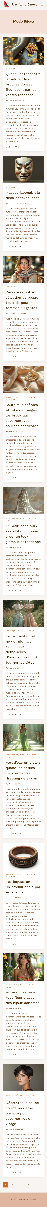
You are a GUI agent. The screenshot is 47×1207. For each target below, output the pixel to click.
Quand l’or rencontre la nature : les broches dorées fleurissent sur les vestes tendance (23, 84)
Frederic (12, 314)
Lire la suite (13, 147)
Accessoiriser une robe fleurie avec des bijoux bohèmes (22, 997)
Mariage (9, 631)
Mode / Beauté (29, 397)
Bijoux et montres (14, 397)
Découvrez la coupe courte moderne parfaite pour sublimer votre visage (22, 1113)
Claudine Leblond (16, 203)
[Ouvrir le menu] (42, 5)
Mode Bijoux (11, 68)
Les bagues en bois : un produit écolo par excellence (23, 887)
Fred (10, 101)
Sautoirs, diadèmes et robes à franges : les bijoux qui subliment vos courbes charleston (22, 415)
